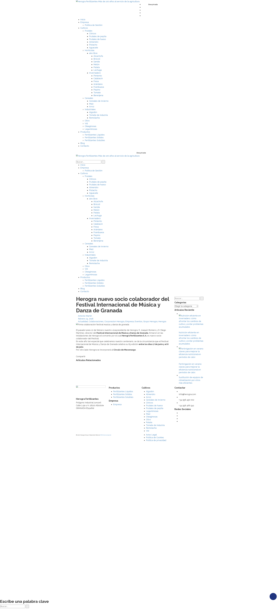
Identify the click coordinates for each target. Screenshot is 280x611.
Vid (147, 431)
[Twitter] (142, 4)
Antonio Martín (85, 316)
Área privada (153, 4)
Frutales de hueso (154, 405)
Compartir (80, 356)
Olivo (148, 419)
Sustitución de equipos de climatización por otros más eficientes (191, 380)
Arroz (148, 397)
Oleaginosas (152, 417)
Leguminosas (152, 411)
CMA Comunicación (105, 435)
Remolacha (151, 428)
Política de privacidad (156, 440)
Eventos (138, 321)
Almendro (150, 394)
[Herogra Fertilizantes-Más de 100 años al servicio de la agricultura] (107, 1)
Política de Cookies (155, 437)
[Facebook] (142, 7)
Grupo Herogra (150, 321)
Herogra (162, 321)
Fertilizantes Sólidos (122, 394)
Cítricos (149, 403)
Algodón (150, 391)
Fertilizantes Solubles (123, 397)
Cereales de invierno (155, 400)
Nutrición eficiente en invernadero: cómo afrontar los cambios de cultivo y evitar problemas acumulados (191, 338)
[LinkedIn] (142, 13)
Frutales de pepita (154, 408)
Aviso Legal (151, 435)
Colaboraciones (96, 321)
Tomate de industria (155, 425)
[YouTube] (142, 10)
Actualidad (83, 321)
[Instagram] (142, 15)
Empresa (129, 321)
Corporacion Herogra (114, 321)
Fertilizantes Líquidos (123, 391)
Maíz (148, 414)
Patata (149, 422)
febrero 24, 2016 (85, 319)
